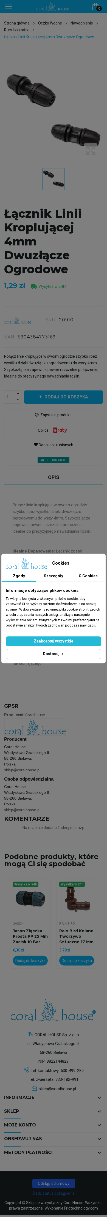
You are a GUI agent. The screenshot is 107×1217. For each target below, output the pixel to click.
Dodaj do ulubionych (53, 444)
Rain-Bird (67, 923)
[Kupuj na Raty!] (53, 460)
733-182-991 (66, 1079)
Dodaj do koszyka (66, 397)
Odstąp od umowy (53, 1183)
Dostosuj (51, 654)
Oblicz (43, 430)
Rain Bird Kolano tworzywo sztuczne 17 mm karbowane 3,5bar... (76, 936)
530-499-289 (72, 1070)
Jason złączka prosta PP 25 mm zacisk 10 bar (30, 936)
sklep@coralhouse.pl (22, 770)
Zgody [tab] (19, 576)
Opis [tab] (53, 477)
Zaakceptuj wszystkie (53, 641)
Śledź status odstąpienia (53, 1193)
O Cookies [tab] (88, 576)
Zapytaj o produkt (53, 414)
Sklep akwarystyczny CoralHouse (54, 1202)
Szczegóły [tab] (53, 576)
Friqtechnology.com (81, 1208)
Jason (18, 923)
